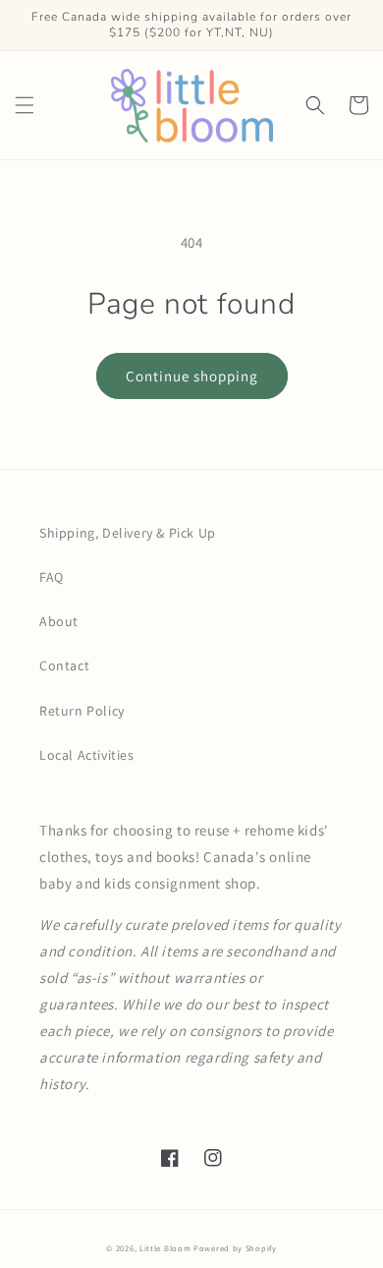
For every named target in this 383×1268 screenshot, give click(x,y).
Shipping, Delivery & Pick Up (127, 533)
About (59, 621)
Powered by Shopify (235, 1247)
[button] (24, 105)
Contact (64, 665)
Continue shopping (192, 376)
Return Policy (82, 711)
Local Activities (87, 755)
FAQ (51, 577)
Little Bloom (165, 1247)
